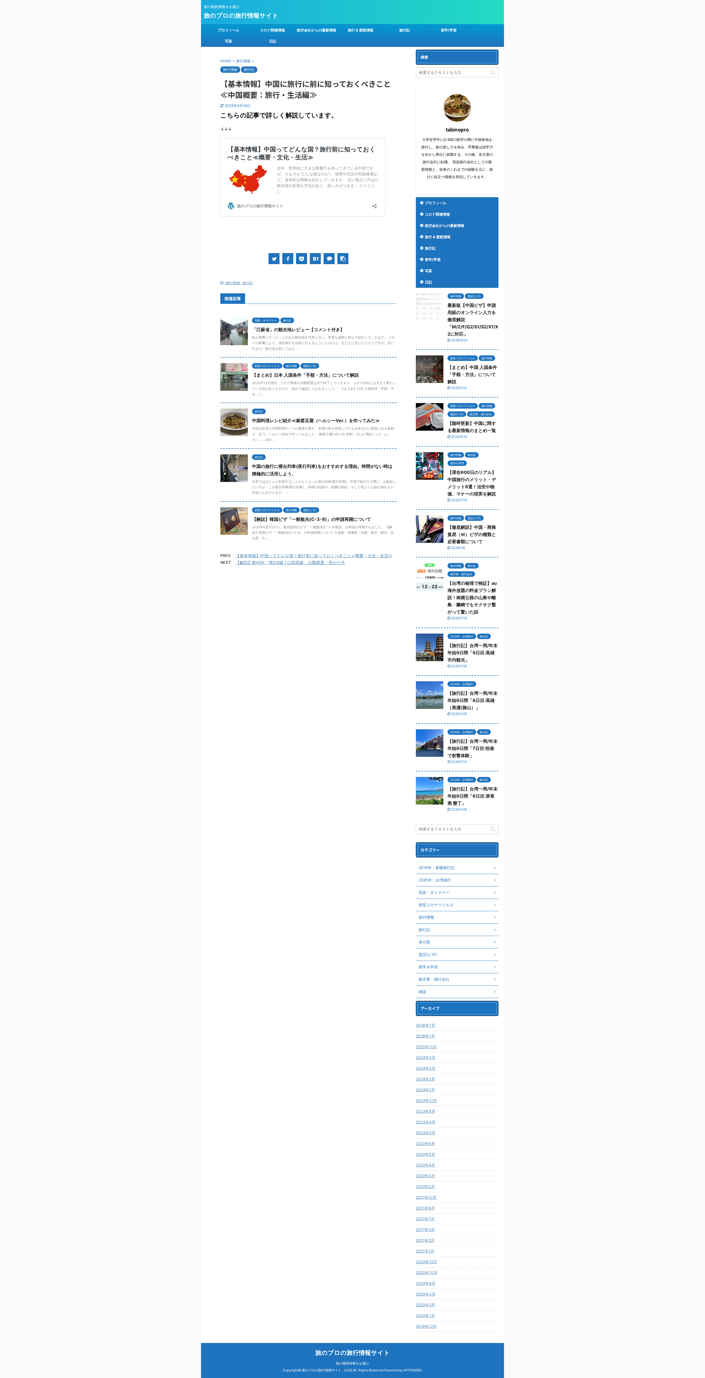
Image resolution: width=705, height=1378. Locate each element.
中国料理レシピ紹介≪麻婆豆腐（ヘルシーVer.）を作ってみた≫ (316, 420)
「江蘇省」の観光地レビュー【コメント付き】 (298, 329)
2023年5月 (425, 1111)
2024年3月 (425, 1068)
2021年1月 (425, 1251)
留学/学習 (449, 30)
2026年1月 (425, 1036)
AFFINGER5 (412, 1370)
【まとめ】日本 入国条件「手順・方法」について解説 (305, 375)
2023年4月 (425, 1122)
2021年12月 (426, 1197)
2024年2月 (425, 1079)
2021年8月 (425, 1208)
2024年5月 (425, 1057)
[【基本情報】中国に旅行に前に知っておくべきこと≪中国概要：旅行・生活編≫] (315, 258)
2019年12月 (426, 1326)
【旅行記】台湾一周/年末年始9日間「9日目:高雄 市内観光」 (473, 653)
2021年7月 (425, 1218)
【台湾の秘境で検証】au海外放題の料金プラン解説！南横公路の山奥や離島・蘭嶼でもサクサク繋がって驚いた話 (472, 597)
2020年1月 (425, 1315)
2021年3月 (425, 1229)
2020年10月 (426, 1272)
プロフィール (228, 30)
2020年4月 (425, 1283)
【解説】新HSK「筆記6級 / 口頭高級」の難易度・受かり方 (290, 562)
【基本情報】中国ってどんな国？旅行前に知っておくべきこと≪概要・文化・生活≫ (313, 555)
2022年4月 (425, 1165)
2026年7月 (425, 1025)
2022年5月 (425, 1154)
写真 (228, 41)
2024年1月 (425, 1089)
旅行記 (404, 30)
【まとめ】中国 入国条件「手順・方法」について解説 (472, 374)
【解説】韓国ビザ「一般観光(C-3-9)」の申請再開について (311, 519)
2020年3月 (425, 1294)
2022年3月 (425, 1175)
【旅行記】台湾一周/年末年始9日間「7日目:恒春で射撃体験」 (473, 748)
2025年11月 (426, 1046)
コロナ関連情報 (272, 30)
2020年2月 (425, 1304)
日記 (272, 41)
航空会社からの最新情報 (316, 30)
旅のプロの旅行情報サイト (241, 15)
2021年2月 (425, 1240)
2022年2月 (425, 1186)
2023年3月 (425, 1132)
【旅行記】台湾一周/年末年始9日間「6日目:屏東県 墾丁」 (473, 796)
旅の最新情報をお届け (352, 1363)
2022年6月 (425, 1143)
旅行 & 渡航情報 (360, 30)
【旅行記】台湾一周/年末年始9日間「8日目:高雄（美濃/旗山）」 (473, 700)
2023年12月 (426, 1100)
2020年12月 (426, 1261)
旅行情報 (233, 283)
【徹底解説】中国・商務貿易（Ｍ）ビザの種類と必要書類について (472, 534)
